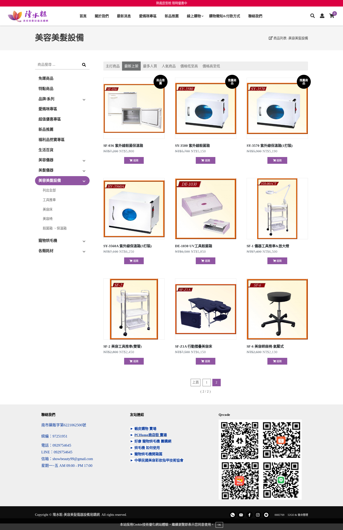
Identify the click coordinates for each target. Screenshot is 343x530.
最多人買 (150, 66)
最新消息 (124, 16)
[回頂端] (331, 518)
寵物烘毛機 (47, 241)
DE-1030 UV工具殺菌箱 (193, 246)
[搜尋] (312, 16)
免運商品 (45, 78)
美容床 (47, 209)
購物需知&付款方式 (224, 16)
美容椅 (47, 219)
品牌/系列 (46, 99)
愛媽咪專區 (148, 16)
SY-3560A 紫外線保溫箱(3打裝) (127, 246)
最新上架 (131, 66)
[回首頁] (28, 16)
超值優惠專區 (49, 119)
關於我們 (102, 16)
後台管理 (303, 514)
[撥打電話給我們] (232, 515)
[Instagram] (258, 515)
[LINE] (266, 515)
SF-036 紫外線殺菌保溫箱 (123, 145)
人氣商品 (169, 66)
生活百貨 (45, 150)
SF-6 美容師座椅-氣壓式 (265, 346)
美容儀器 (45, 160)
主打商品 (113, 66)
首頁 (83, 16)
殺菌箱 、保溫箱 (54, 228)
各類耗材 (45, 251)
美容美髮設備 (298, 38)
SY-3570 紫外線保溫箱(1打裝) (270, 145)
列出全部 (49, 190)
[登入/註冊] (322, 16)
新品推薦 (172, 16)
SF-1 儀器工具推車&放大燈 (268, 246)
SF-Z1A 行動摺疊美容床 (193, 346)
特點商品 (45, 89)
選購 (135, 160)
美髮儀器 (45, 170)
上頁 (195, 382)
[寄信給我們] (241, 515)
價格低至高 (189, 66)
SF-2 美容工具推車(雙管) (122, 346)
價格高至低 (211, 66)
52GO (291, 514)
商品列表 (280, 38)
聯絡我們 (255, 16)
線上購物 (194, 16)
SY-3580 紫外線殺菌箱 (192, 145)
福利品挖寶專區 (51, 140)
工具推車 (49, 200)
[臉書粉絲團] (249, 515)
